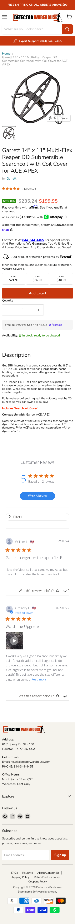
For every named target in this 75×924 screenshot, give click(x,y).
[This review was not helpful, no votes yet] (65, 590)
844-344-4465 (23, 767)
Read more (38, 679)
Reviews (27, 873)
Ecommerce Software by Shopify (37, 892)
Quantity (7, 300)
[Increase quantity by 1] (38, 309)
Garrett (11, 178)
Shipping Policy (20, 877)
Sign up (60, 855)
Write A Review (37, 496)
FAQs (14, 873)
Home (6, 53)
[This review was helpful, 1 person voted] (57, 590)
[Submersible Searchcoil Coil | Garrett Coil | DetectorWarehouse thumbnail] (9, 133)
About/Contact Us (48, 873)
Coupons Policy (37, 882)
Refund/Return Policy (47, 877)
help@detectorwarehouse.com (30, 762)
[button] (19, 189)
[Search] (67, 29)
